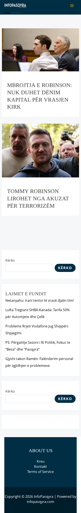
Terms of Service (40, 471)
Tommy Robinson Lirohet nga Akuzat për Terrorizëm (38, 198)
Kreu (40, 461)
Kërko (10, 260)
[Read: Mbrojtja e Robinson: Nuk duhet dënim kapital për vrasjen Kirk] (40, 49)
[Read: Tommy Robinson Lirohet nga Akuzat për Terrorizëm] (40, 150)
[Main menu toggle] (72, 5)
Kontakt (40, 466)
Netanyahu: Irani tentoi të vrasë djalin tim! (39, 300)
